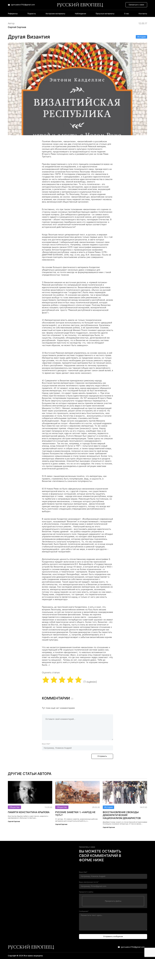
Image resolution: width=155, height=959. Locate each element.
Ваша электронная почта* (89, 882)
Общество (14, 807)
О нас (126, 14)
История (141, 37)
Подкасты (31, 14)
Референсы (13, 14)
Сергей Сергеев (17, 27)
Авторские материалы (55, 14)
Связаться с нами (136, 5)
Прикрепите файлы (86, 892)
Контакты (143, 14)
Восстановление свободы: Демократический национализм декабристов (122, 815)
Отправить (102, 756)
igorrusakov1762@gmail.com (23, 5)
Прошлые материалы (105, 14)
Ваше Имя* (46, 744)
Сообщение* (84, 911)
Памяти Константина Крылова (28, 812)
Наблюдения (80, 14)
